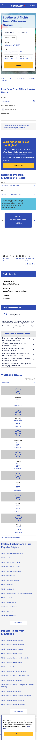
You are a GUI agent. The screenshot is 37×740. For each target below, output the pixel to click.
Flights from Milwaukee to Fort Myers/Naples (15, 658)
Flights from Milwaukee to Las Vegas (12, 644)
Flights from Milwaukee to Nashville (12, 667)
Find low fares (18, 165)
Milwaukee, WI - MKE (12, 45)
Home (3, 78)
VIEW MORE (18, 623)
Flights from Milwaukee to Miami (11, 691)
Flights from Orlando (7, 558)
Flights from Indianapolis (8, 616)
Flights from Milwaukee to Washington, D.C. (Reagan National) (17, 686)
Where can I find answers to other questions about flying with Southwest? (16, 365)
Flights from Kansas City (8, 602)
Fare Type (5, 114)
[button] (3, 5)
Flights (11, 78)
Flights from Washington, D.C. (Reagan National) (16, 593)
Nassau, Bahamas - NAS (13, 52)
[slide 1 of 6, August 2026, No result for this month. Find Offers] (18, 220)
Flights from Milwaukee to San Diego (12, 700)
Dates (3, 97)
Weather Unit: (30, 379)
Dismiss (18, 734)
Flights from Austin (7, 598)
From (7, 43)
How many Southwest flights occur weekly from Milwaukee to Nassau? (16, 339)
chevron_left (2, 220)
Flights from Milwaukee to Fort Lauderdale (14, 671)
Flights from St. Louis (7, 589)
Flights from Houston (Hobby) (10, 562)
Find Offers (18, 223)
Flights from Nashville (8, 575)
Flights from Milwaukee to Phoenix (12, 649)
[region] (18, 727)
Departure (9, 56)
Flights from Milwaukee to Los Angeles (13, 704)
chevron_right (34, 220)
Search (18, 65)
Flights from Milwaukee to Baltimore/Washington (16, 695)
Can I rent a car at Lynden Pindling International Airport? (13, 349)
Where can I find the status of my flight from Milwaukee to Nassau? (16, 360)
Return (23, 56)
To (6, 49)
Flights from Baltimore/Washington (12, 553)
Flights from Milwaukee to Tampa (11, 653)
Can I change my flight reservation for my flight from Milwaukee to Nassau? (15, 354)
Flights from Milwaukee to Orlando (12, 640)
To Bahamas (21, 78)
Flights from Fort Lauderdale (10, 580)
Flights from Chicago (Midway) (10, 567)
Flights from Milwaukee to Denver (11, 662)
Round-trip (8, 32)
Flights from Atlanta (7, 584)
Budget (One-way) (8, 105)
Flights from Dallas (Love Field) (11, 571)
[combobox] (18, 186)
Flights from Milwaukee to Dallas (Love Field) (15, 676)
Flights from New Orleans (9, 607)
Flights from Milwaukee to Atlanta (11, 680)
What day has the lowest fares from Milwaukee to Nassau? (14, 344)
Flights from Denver (7, 611)
